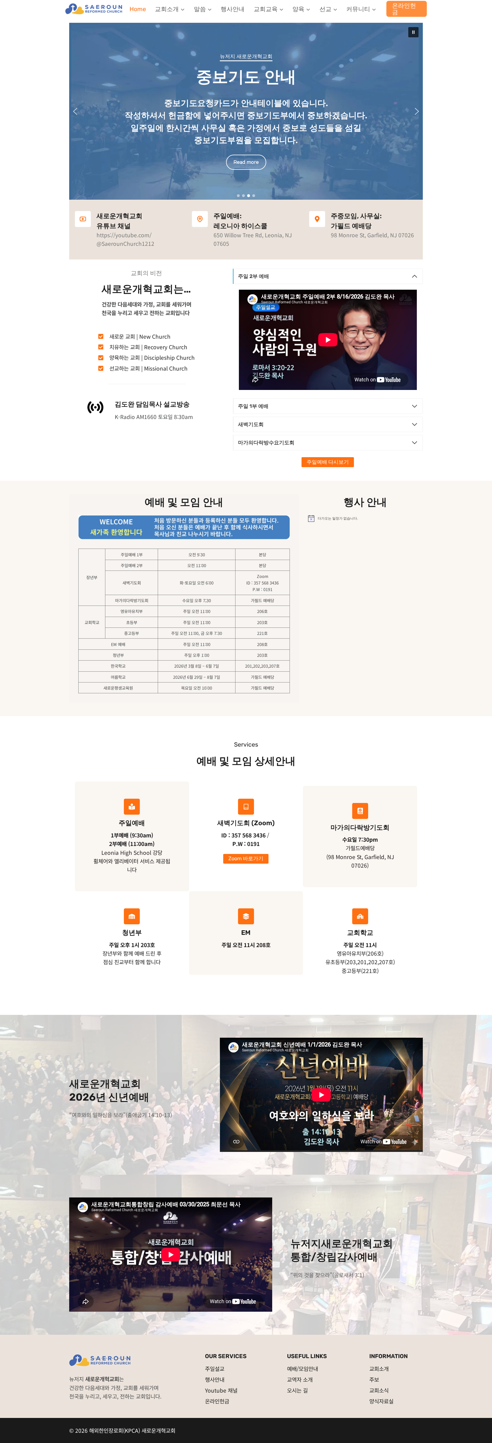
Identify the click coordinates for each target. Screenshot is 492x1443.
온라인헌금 (404, 9)
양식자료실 (381, 1401)
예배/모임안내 (302, 1368)
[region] (246, 111)
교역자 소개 (300, 1379)
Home (138, 9)
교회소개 (379, 1368)
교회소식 (379, 1390)
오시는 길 (297, 1390)
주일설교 (214, 1368)
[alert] (365, 518)
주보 (374, 1379)
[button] (413, 32)
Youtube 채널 (221, 1390)
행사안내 (233, 9)
